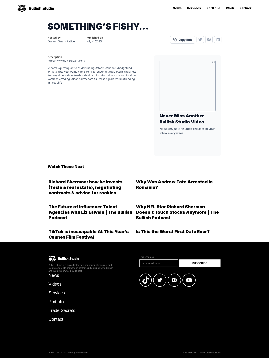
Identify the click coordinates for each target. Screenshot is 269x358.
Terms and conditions (210, 352)
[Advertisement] (187, 87)
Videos (54, 284)
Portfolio (213, 8)
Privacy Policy (189, 352)
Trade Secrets (61, 310)
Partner (246, 8)
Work (230, 8)
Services (194, 8)
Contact (55, 319)
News (177, 8)
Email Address (146, 257)
